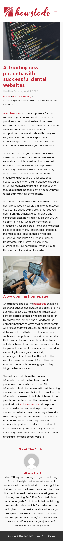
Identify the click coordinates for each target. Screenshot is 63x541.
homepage (39, 303)
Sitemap (51, 536)
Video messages (29, 404)
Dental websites (12, 113)
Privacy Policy (40, 536)
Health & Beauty (12, 91)
